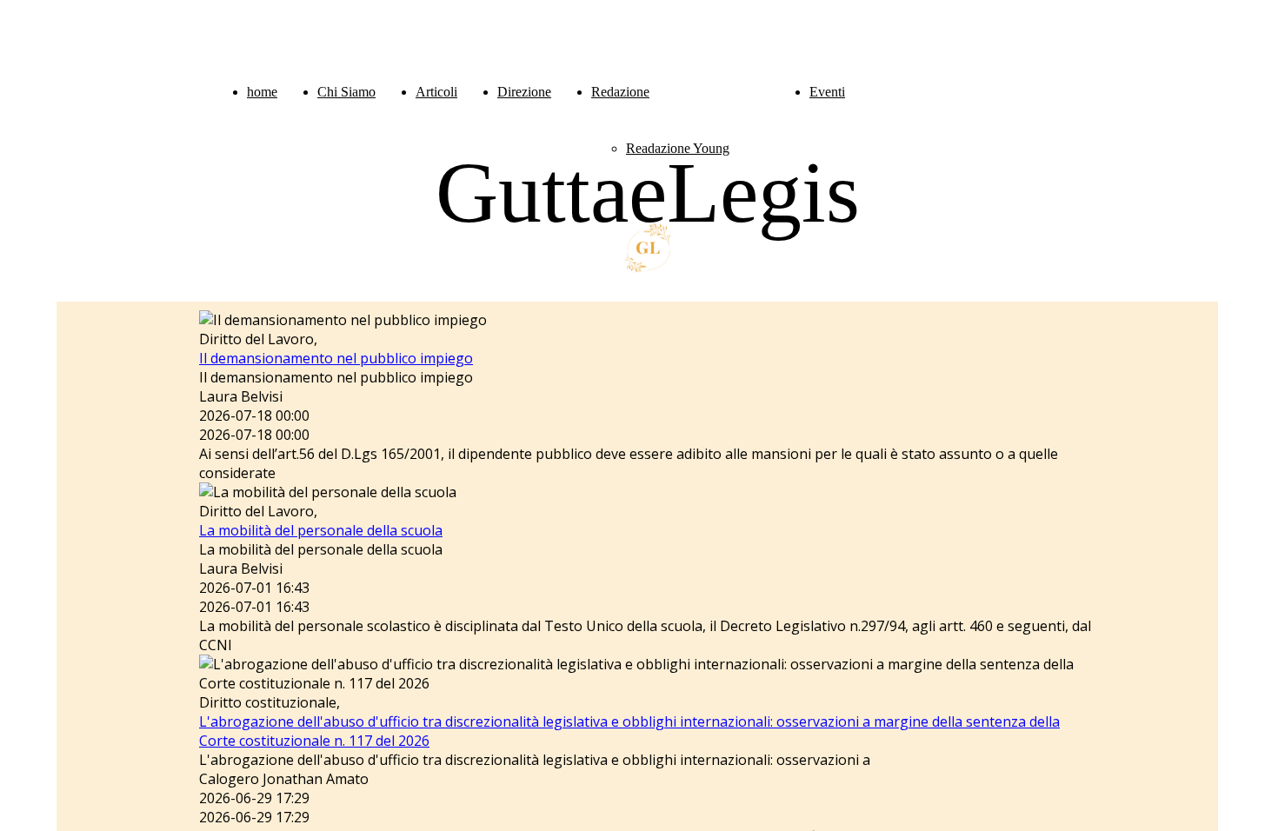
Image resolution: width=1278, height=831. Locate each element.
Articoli (436, 91)
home (262, 91)
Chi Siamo (346, 91)
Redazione (620, 91)
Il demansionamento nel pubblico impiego (336, 358)
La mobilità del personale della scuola (321, 530)
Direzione (524, 91)
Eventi (827, 91)
